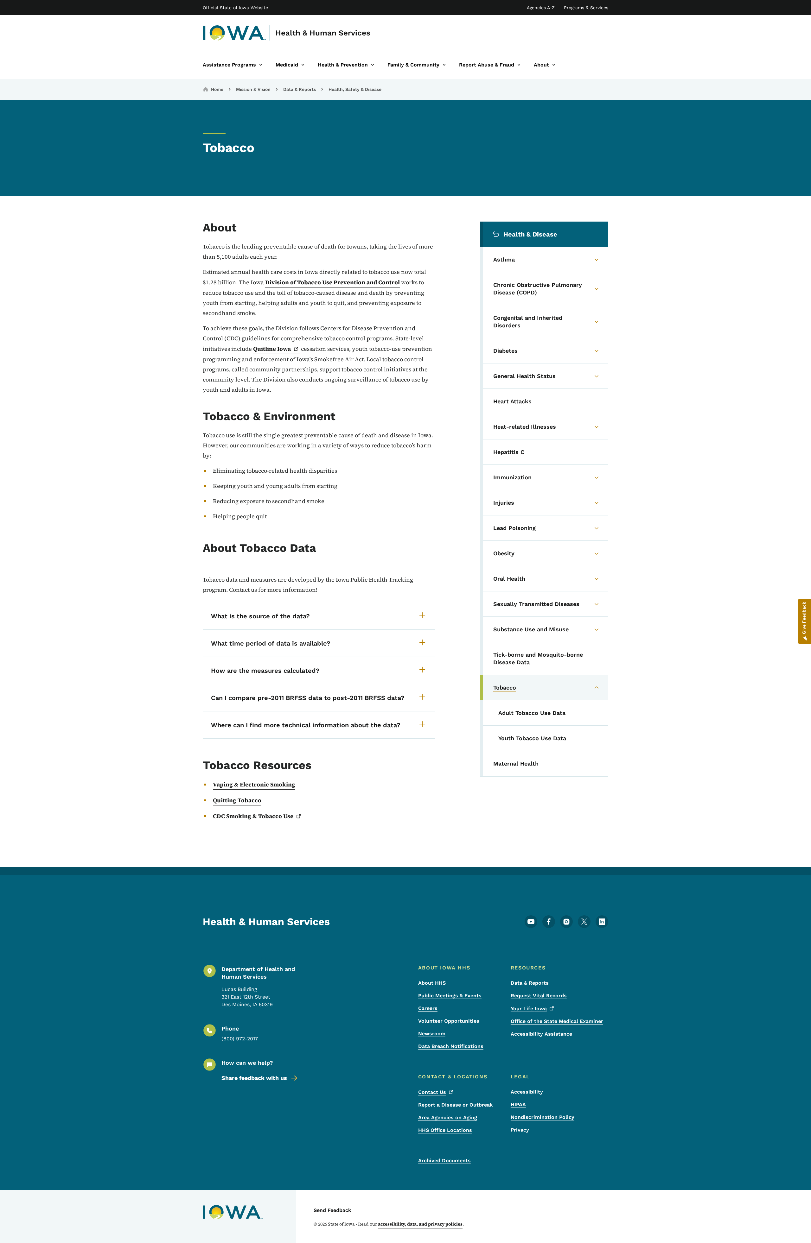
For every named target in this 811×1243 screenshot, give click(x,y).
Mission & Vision (253, 89)
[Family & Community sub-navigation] (444, 65)
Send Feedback (332, 1210)
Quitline (272, 349)
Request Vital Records (539, 996)
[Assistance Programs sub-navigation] (260, 65)
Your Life (529, 1009)
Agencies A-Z (541, 7)
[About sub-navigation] (554, 65)
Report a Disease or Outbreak (455, 1105)
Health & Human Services (322, 32)
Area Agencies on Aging (447, 1117)
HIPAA (518, 1104)
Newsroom (431, 1034)
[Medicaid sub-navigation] (303, 65)
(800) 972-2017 (239, 1039)
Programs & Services (586, 7)
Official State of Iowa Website (235, 7)
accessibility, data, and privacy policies (420, 1224)
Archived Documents (444, 1161)
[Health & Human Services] (234, 33)
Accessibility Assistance (541, 1034)
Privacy (520, 1130)
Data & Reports (299, 89)
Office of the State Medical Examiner (557, 1021)
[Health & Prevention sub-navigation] (372, 65)
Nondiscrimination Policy (542, 1117)
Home (217, 89)
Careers (427, 1008)
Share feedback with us (254, 1078)
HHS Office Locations (445, 1130)
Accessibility (527, 1092)
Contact (432, 1092)
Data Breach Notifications (450, 1046)
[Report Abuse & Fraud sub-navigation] (519, 65)
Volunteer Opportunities (448, 1021)
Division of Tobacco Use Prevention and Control (332, 282)
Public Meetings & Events (450, 996)
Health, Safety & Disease (355, 89)
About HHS (432, 983)
